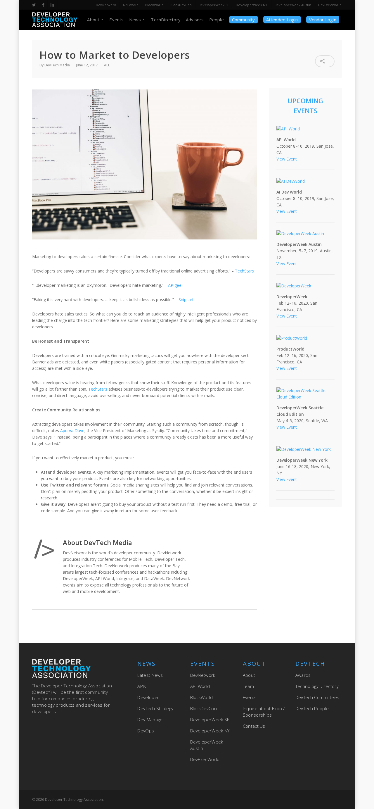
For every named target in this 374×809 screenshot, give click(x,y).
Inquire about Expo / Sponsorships (264, 711)
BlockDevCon (181, 5)
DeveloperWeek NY (251, 5)
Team (248, 686)
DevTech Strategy (155, 708)
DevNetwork (106, 5)
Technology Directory (317, 686)
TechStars (244, 271)
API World (130, 5)
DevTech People (312, 708)
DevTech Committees (317, 697)
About (93, 20)
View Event (286, 159)
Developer (148, 697)
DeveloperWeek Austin (292, 5)
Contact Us (254, 726)
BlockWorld (154, 5)
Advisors (195, 20)
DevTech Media (57, 65)
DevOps (145, 731)
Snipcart (186, 299)
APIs (141, 686)
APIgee (174, 285)
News (135, 20)
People (216, 20)
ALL (107, 65)
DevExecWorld (330, 5)
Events (116, 20)
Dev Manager (150, 719)
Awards (303, 675)
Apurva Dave (72, 430)
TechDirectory (166, 20)
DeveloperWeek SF (213, 5)
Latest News (150, 675)
